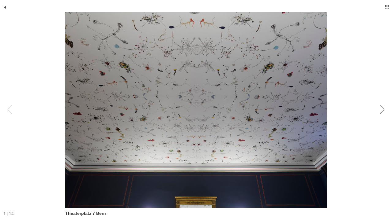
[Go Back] (5, 7)
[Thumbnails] (387, 6)
